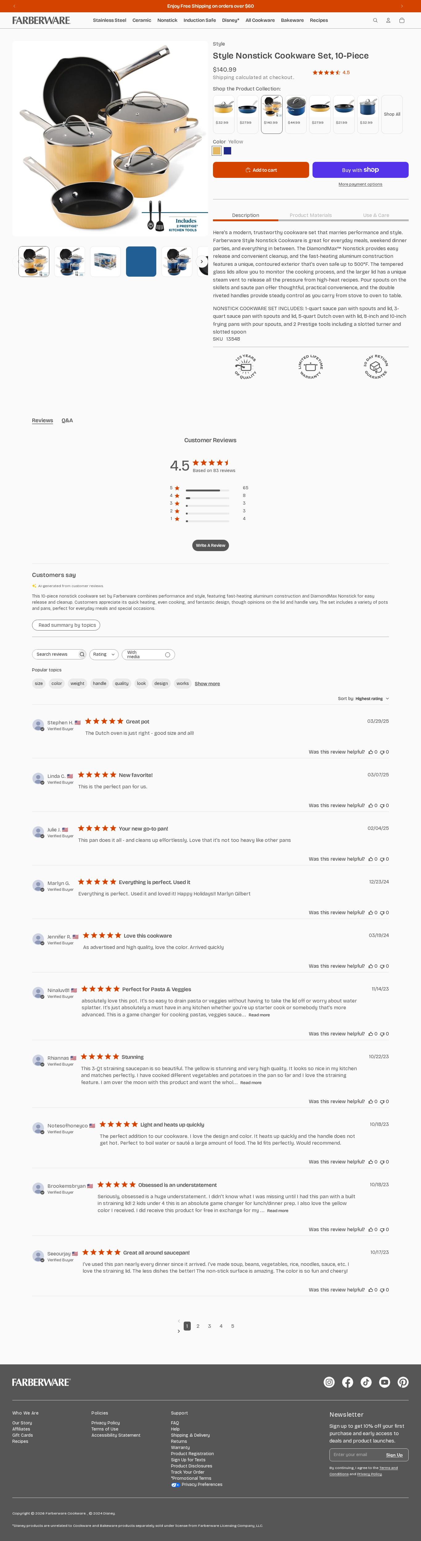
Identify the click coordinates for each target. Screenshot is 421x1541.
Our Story (22, 1423)
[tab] (245, 215)
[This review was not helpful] (382, 752)
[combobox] (104, 654)
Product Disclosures (191, 1466)
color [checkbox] (56, 683)
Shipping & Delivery (190, 1435)
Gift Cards (22, 1435)
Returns (179, 1441)
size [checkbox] (39, 683)
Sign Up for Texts (188, 1460)
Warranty (180, 1447)
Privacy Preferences (202, 1484)
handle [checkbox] (99, 683)
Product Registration (192, 1453)
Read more (259, 1015)
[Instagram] (329, 1382)
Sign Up (394, 1454)
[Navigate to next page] (210, 1331)
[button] (210, 602)
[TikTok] (366, 1382)
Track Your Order (187, 1472)
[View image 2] (69, 261)
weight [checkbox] (77, 683)
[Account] (388, 20)
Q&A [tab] (67, 420)
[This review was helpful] (371, 752)
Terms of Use (105, 1429)
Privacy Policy (106, 1423)
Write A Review (210, 545)
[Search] (375, 20)
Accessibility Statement (116, 1435)
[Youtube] (384, 1382)
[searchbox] (54, 654)
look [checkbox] (141, 683)
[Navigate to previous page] (210, 1321)
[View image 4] (141, 261)
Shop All (392, 114)
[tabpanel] (311, 285)
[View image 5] (176, 261)
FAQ (175, 1423)
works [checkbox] (183, 683)
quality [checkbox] (122, 683)
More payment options (360, 184)
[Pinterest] (403, 1382)
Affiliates (21, 1429)
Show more (207, 683)
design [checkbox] (161, 683)
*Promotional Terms (191, 1478)
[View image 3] (105, 261)
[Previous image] (18, 261)
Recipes (20, 1441)
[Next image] (202, 261)
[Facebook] (347, 1382)
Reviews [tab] (42, 420)
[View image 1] (33, 261)
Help (175, 1429)
